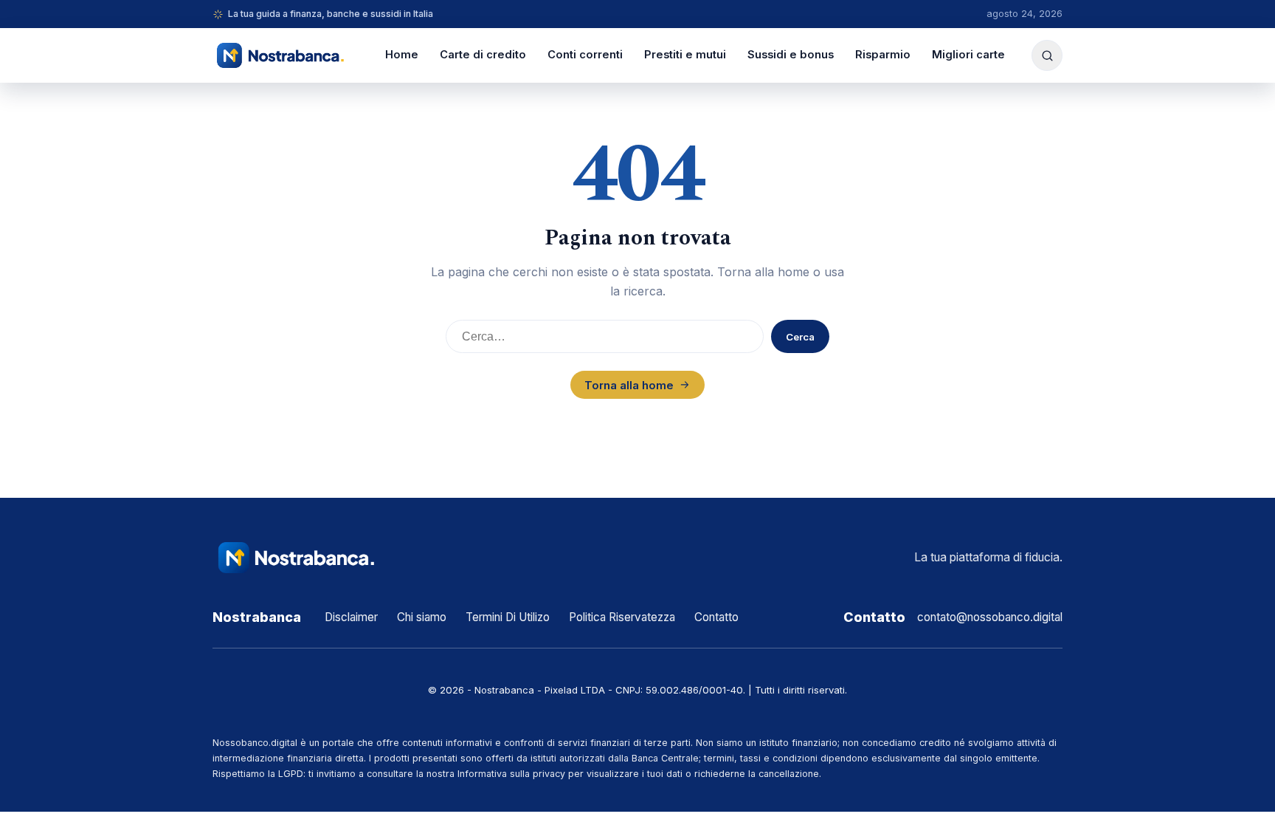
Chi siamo (421, 617)
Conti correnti (585, 54)
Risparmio (883, 54)
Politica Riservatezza (622, 617)
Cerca (800, 337)
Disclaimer (351, 617)
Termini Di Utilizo (508, 617)
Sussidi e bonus (790, 54)
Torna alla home (629, 385)
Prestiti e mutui (685, 54)
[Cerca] (1047, 55)
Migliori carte (968, 54)
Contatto (716, 617)
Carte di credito (483, 54)
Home (401, 54)
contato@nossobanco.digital (989, 617)
